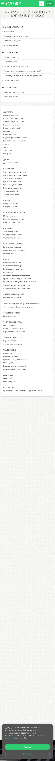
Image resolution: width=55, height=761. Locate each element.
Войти (49, 4)
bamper (13, 3)
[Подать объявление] (41, 3)
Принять (27, 747)
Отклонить (27, 754)
